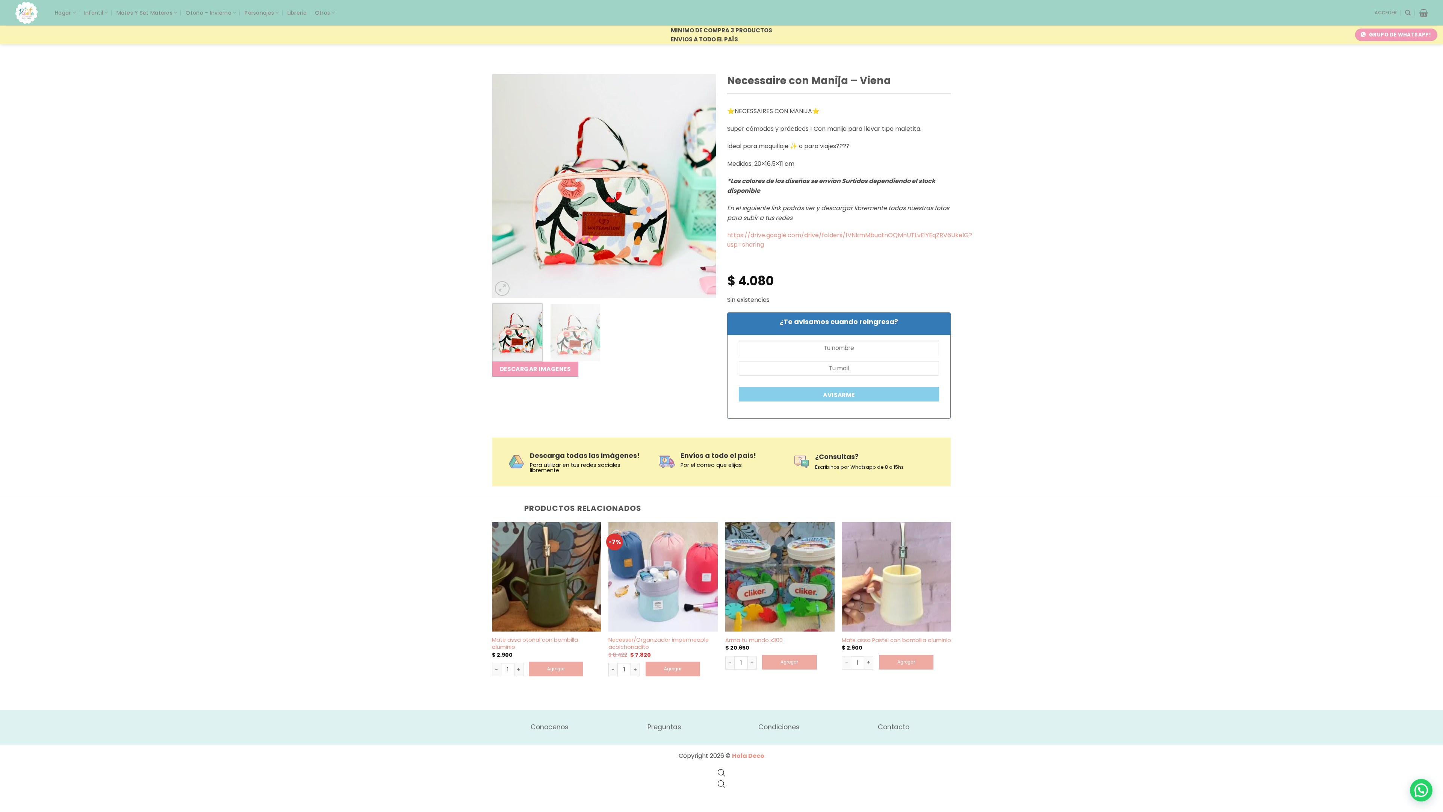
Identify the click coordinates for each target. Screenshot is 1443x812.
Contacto (893, 727)
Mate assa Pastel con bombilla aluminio (896, 640)
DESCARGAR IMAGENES (535, 369)
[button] (1386, 13)
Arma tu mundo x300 (754, 640)
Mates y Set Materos (144, 13)
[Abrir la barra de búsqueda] (721, 773)
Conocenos (550, 727)
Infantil (93, 13)
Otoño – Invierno (208, 13)
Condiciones (779, 727)
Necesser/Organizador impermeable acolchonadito (658, 643)
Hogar (63, 13)
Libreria (297, 13)
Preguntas (664, 727)
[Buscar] (1408, 13)
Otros (322, 13)
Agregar (556, 669)
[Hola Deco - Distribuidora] (29, 13)
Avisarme (839, 395)
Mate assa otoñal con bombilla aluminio (535, 643)
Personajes (259, 13)
